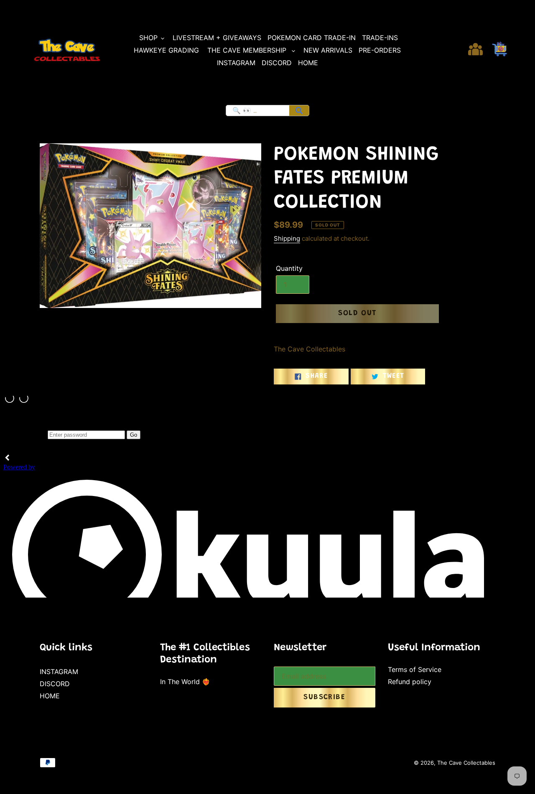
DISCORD (55, 683)
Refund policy (409, 681)
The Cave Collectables (466, 762)
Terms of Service (414, 669)
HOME (50, 696)
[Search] (299, 110)
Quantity (289, 268)
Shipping (287, 238)
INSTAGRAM (59, 671)
